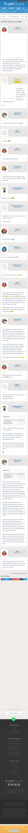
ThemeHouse (20, 790)
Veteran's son (17, 265)
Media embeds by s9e (19, 789)
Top (14, 719)
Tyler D (17, 229)
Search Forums (4, 11)
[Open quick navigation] (25, 16)
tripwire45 (17, 113)
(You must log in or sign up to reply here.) (18, 573)
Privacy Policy (14, 768)
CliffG (17, 131)
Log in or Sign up (22, 1)
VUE (10, 435)
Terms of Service (14, 770)
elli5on (17, 385)
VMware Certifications (14, 748)
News (18, 8)
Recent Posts (13, 11)
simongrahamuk (17, 188)
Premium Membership (14, 732)
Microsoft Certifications (14, 741)
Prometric (5, 435)
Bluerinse (17, 247)
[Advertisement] (14, 46)
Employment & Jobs (14, 752)
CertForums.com (21, 793)
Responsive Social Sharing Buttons (10, 793)
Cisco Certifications (14, 746)
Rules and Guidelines (14, 772)
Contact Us (14, 766)
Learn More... (16, 831)
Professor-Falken (17, 206)
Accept (10, 831)
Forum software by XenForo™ (10, 789)
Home (4, 8)
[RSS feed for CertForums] (19, 784)
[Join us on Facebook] (9, 784)
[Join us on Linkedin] (15, 784)
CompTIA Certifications (14, 743)
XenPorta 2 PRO (7, 792)
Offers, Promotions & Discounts (14, 754)
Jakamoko (17, 166)
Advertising (14, 763)
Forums (11, 8)
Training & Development (14, 750)
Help (14, 774)
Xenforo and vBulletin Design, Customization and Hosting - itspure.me (16, 805)
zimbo (17, 28)
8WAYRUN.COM (20, 792)
